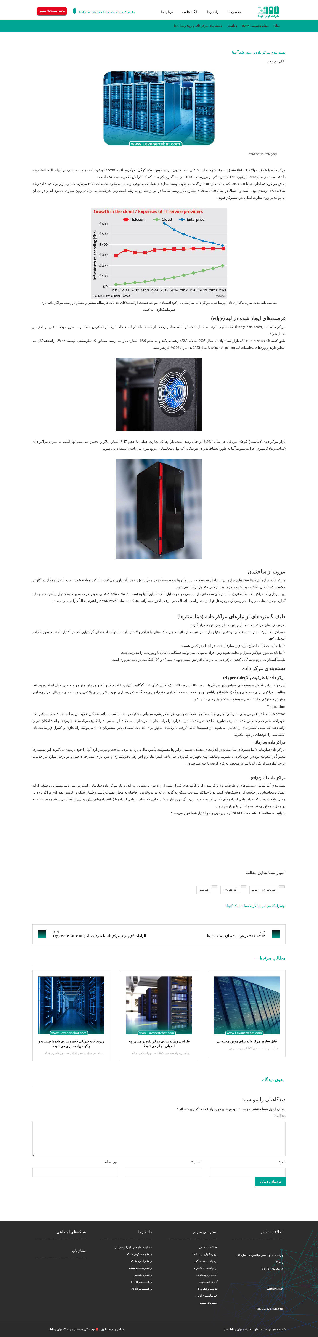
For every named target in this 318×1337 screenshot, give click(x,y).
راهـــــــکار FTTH (141, 1281)
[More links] (151, 11)
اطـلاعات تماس (208, 1247)
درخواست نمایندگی (206, 1261)
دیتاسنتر (203, 889)
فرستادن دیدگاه (270, 1181)
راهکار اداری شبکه (141, 1261)
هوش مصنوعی (237, 1048)
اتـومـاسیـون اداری (206, 1295)
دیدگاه (280, 1116)
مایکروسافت (126, 170)
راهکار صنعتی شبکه (140, 1268)
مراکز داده (269, 184)
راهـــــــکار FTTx (141, 1288)
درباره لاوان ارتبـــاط (205, 1254)
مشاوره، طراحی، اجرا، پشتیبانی (133, 1247)
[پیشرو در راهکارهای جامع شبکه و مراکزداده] (268, 12)
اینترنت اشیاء (84, 799)
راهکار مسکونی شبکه (139, 1254)
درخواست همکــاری (206, 1268)
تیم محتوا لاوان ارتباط (263, 889)
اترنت (127, 685)
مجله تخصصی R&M (257, 1048)
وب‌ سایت (110, 1162)
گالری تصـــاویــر (208, 1281)
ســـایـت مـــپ (209, 1302)
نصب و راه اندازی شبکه (144, 1053)
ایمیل (196, 1162)
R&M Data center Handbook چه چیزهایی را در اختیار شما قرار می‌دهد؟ (223, 813)
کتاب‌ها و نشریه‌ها (207, 1288)
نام (282, 1162)
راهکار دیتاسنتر (143, 1274)
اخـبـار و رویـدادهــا (207, 1274)
